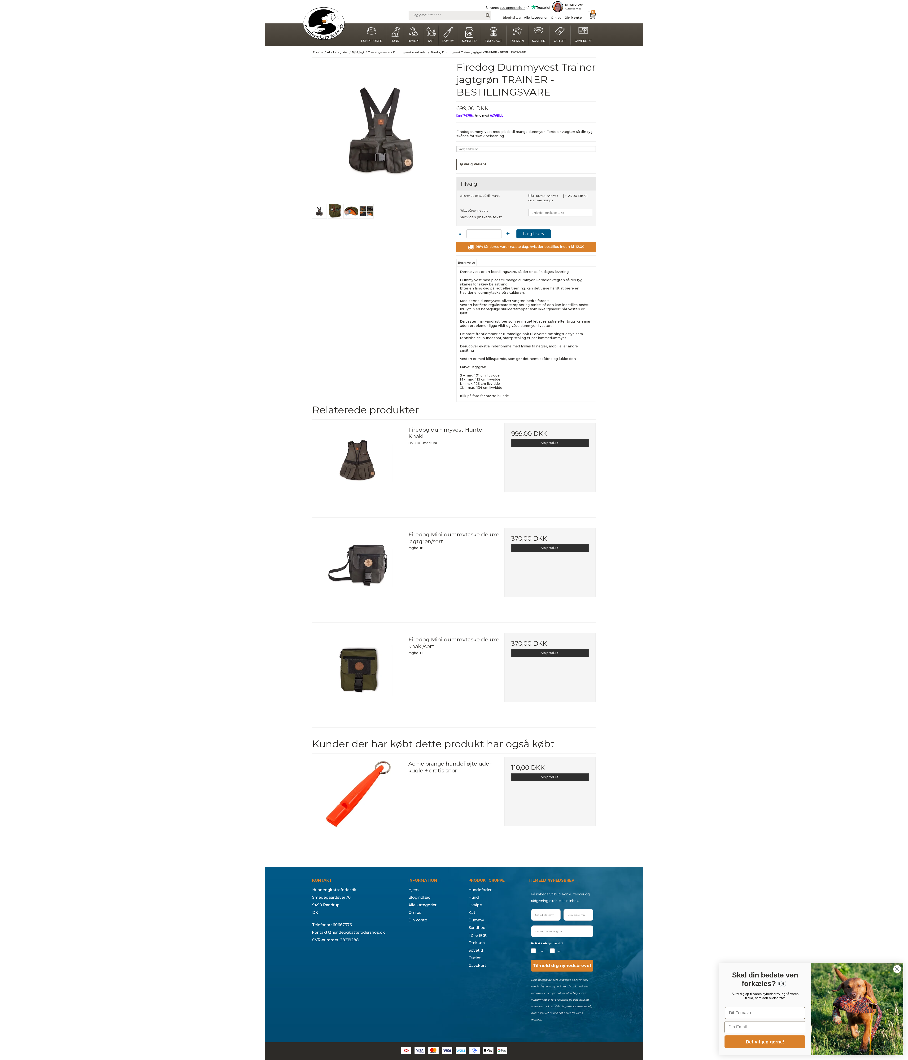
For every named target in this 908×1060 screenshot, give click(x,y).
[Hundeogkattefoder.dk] (323, 23)
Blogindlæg (511, 17)
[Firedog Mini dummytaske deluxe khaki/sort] (358, 678)
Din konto (573, 17)
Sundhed (469, 41)
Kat (431, 41)
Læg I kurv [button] (533, 233)
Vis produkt (550, 443)
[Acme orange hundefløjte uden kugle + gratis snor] (358, 802)
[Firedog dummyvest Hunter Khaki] (358, 468)
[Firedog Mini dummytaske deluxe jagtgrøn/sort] (358, 573)
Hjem (413, 890)
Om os (556, 17)
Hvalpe (414, 41)
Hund (395, 41)
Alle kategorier (536, 17)
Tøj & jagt (493, 41)
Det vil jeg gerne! (765, 1041)
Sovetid (539, 41)
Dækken (517, 41)
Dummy (448, 41)
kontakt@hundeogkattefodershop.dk (348, 932)
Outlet (560, 41)
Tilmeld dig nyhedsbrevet (562, 965)
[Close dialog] (897, 969)
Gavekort (583, 41)
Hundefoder (371, 41)
